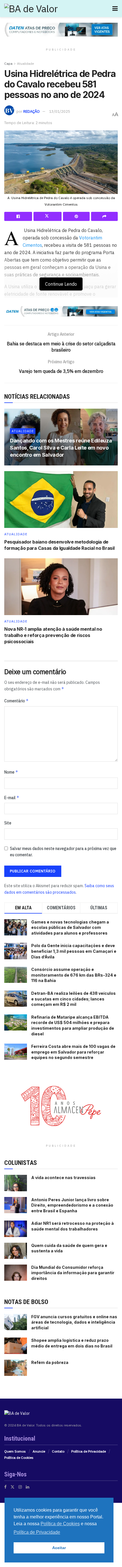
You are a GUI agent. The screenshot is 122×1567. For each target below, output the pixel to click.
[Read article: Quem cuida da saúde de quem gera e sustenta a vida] (15, 1251)
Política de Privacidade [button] (37, 1532)
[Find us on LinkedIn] (27, 1487)
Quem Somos (15, 1451)
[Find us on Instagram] (20, 1487)
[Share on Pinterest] (76, 216)
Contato (58, 1451)
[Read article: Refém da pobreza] (15, 1368)
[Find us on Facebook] (5, 1487)
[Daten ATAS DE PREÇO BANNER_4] (61, 29)
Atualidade (25, 63)
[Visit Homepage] (31, 8)
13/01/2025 (59, 111)
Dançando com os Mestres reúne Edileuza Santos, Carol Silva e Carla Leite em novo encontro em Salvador (61, 448)
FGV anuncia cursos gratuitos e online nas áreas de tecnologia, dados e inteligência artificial (74, 1322)
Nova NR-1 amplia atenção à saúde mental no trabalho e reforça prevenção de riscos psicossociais (53, 635)
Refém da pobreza (49, 1362)
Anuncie (39, 1451)
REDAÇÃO (31, 111)
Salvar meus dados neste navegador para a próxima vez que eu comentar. (63, 851)
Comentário (16, 700)
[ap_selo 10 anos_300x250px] (61, 1105)
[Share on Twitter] (47, 216)
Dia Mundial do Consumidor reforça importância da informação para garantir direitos (72, 1273)
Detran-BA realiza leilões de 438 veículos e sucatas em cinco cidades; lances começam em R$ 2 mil (73, 999)
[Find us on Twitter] (12, 1487)
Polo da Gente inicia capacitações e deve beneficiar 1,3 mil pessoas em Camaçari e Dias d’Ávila (73, 951)
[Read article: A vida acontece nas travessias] (15, 1183)
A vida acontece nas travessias (63, 1177)
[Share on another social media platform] (104, 216)
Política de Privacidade (88, 1451)
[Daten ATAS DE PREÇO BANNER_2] (61, 311)
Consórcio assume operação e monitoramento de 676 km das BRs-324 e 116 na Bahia (73, 975)
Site (7, 823)
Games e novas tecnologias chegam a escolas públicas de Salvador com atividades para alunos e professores (70, 927)
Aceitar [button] (59, 1547)
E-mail (11, 797)
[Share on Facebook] (18, 216)
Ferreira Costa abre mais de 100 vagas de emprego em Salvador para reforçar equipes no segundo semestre (73, 1052)
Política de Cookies (18, 1457)
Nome (11, 772)
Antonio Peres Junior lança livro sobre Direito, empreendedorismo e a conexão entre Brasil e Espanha (72, 1205)
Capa (8, 63)
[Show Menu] (115, 8)
